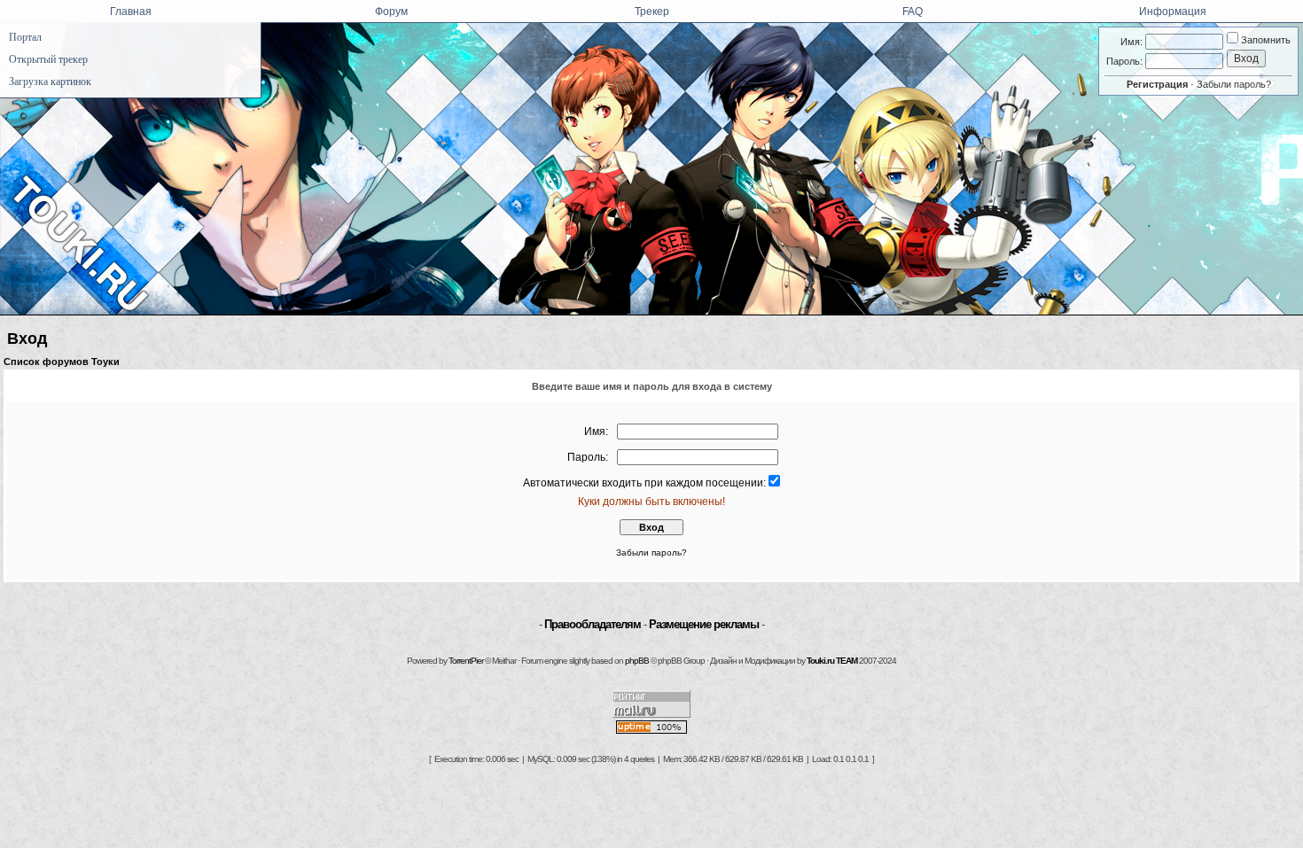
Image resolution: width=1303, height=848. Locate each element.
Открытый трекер (48, 59)
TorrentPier (466, 660)
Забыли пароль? (1234, 84)
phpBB (637, 660)
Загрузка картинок (50, 81)
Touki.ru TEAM (832, 660)
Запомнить (1264, 40)
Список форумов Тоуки (62, 361)
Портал (25, 37)
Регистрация (1157, 84)
